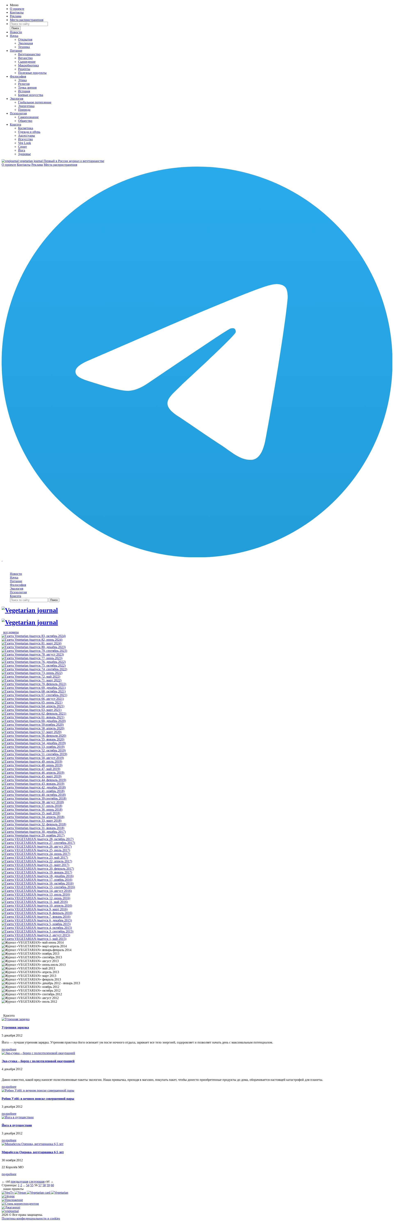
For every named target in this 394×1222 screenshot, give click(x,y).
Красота (15, 124)
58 (44, 1185)
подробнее (9, 1049)
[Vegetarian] (59, 1192)
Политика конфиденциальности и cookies (31, 1218)
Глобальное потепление (34, 102)
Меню (14, 5)
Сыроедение (27, 61)
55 (31, 1185)
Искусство (25, 139)
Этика (22, 80)
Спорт (22, 146)
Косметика (25, 128)
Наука (14, 36)
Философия (18, 76)
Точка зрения (27, 87)
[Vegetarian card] (39, 1192)
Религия (24, 84)
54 (27, 1185)
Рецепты (24, 69)
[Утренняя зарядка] (16, 1019)
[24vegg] (8, 1196)
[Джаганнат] (11, 1207)
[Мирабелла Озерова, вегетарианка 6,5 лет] (32, 1144)
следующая (37, 1181)
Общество (25, 120)
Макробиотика (28, 65)
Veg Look (24, 143)
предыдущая (19, 1181)
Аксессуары (26, 135)
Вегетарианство (29, 54)
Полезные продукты (32, 72)
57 (40, 1185)
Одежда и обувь (29, 132)
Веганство (25, 58)
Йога (21, 150)
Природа (24, 109)
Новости (16, 32)
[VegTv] (8, 1192)
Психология (18, 113)
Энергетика (26, 106)
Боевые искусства (30, 95)
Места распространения (26, 20)
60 (52, 1185)
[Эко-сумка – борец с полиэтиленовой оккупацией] (38, 1053)
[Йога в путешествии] (18, 1117)
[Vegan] (21, 1192)
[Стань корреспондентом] (20, 1203)
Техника (24, 47)
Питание (16, 50)
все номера (11, 632)
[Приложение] (12, 1200)
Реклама (15, 16)
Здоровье (24, 154)
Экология (16, 98)
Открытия (25, 39)
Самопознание (28, 117)
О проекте (17, 8)
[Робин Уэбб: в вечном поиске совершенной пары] (38, 1090)
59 (48, 1185)
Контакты (17, 12)
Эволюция (25, 43)
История (24, 91)
